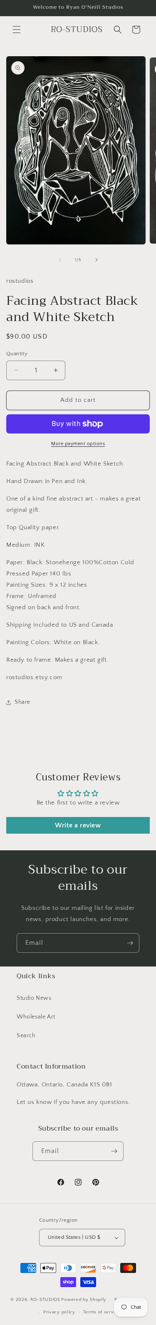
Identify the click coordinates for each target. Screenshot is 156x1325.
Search (26, 1035)
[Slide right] (96, 260)
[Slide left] (60, 260)
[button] (16, 29)
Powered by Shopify (83, 1299)
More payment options (78, 443)
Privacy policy (59, 1312)
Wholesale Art (36, 1017)
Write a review (78, 825)
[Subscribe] (130, 943)
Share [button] (22, 702)
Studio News (34, 998)
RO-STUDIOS (45, 1299)
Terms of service (102, 1312)
